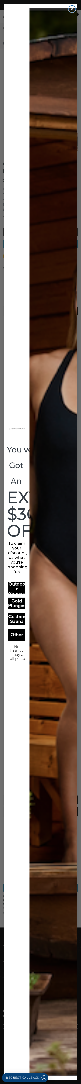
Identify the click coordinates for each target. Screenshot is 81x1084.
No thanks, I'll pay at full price (16, 650)
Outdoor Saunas (16, 588)
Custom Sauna (16, 619)
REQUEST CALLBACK (23, 1077)
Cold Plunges (16, 603)
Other (16, 635)
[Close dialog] (72, 8)
